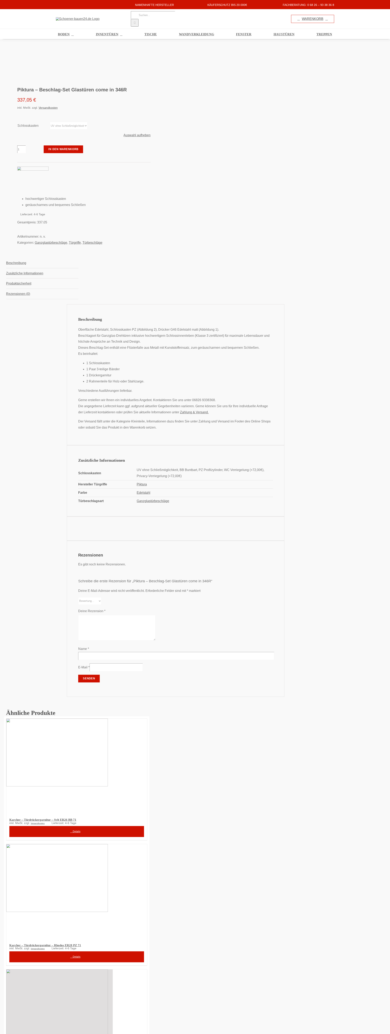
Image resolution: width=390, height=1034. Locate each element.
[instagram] (63, 4)
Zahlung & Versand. (194, 412)
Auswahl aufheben (137, 135)
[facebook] (57, 4)
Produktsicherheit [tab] (18, 283)
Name (83, 649)
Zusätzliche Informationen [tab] (24, 273)
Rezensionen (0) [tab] (18, 294)
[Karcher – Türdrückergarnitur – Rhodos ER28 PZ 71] (76, 891)
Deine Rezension (91, 611)
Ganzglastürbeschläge (51, 242)
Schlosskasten (28, 125)
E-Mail (84, 667)
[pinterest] (70, 4)
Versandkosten (48, 107)
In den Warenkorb (63, 149)
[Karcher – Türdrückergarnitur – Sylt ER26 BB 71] (76, 766)
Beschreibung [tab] (16, 263)
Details (76, 831)
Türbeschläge (92, 242)
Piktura (142, 484)
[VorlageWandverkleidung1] (73, 64)
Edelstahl (143, 492)
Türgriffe (75, 242)
